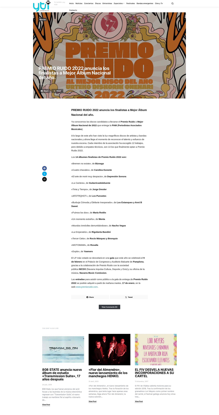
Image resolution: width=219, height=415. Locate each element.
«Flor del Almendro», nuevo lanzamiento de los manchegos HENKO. (108, 373)
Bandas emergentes (145, 3)
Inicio (71, 3)
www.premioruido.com (87, 287)
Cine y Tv (159, 3)
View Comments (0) (109, 307)
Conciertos (88, 3)
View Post (46, 405)
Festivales (130, 3)
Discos (98, 3)
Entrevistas (107, 3)
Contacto (73, 10)
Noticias (79, 3)
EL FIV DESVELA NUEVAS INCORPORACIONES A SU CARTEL (154, 373)
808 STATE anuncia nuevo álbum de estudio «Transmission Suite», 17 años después (62, 374)
